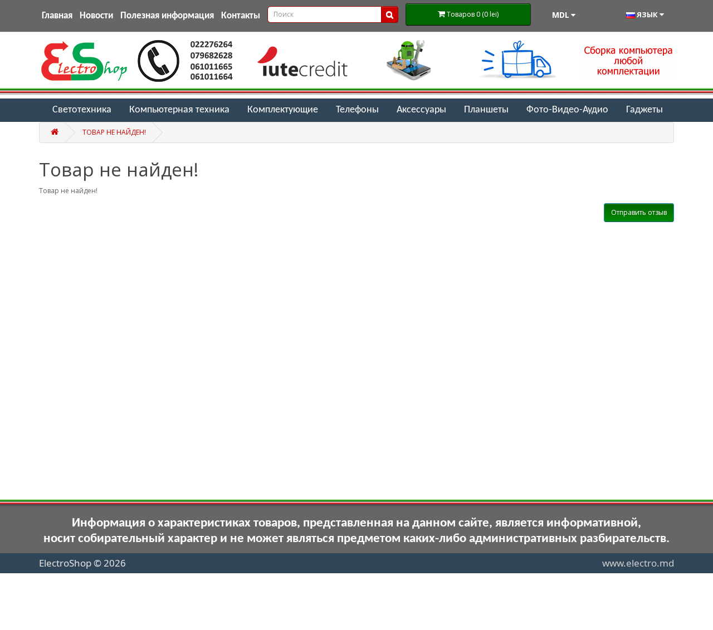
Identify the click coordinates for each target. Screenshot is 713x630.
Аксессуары (421, 110)
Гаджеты (644, 110)
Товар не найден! (114, 132)
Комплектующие (282, 110)
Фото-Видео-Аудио (567, 110)
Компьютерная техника (179, 110)
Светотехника (81, 110)
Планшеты (486, 110)
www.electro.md (638, 563)
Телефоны (357, 110)
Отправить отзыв (639, 212)
